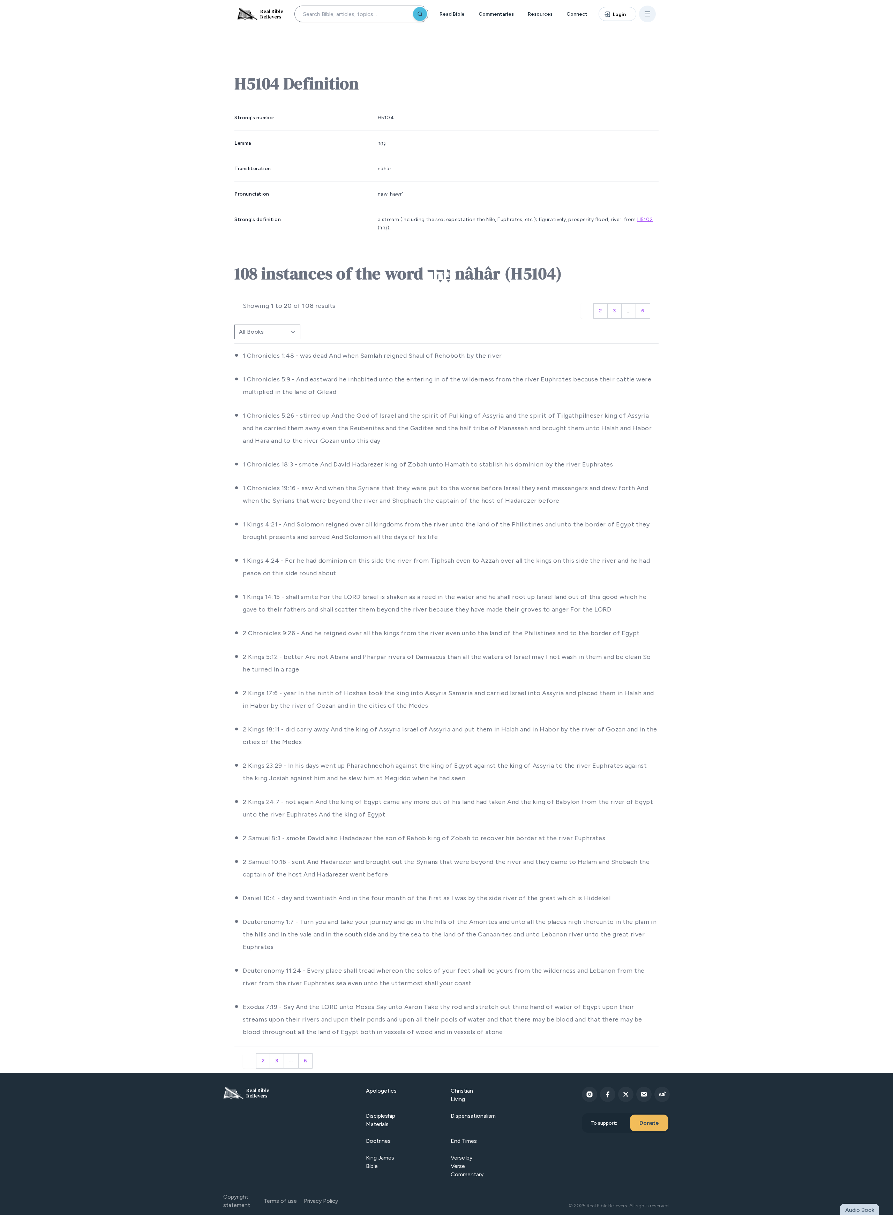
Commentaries (496, 14)
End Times (464, 1141)
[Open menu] (647, 14)
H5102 (645, 219)
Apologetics (381, 1090)
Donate (649, 1122)
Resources (540, 14)
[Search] (420, 14)
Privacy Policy (321, 1201)
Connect (576, 14)
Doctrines (378, 1141)
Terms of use (280, 1201)
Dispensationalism (473, 1116)
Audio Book (859, 1210)
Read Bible (452, 14)
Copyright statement (236, 1200)
